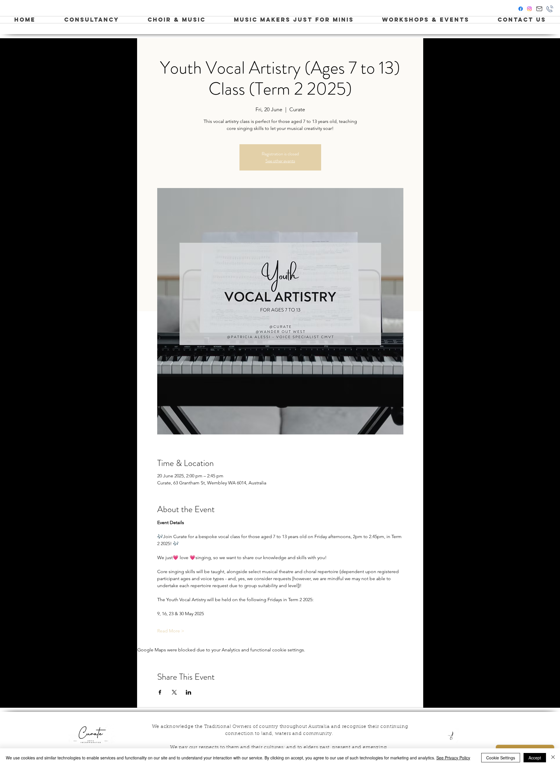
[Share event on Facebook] (160, 692)
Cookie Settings (500, 758)
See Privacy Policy (453, 758)
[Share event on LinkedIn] (188, 692)
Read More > (170, 631)
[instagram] (529, 9)
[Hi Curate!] (539, 9)
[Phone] (549, 9)
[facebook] (521, 9)
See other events (280, 160)
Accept (534, 758)
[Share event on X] (174, 692)
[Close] (553, 757)
